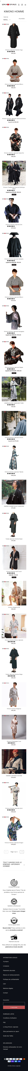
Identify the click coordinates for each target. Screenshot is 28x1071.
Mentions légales (8, 988)
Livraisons (6, 966)
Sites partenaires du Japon (11, 1031)
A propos (6, 961)
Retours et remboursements (11, 975)
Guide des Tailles (8, 1036)
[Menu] (25, 4)
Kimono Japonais (16, 1065)
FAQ (4, 1022)
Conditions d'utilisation (10, 1018)
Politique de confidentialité (11, 979)
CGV (4, 984)
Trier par (5, 17)
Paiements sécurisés (9, 970)
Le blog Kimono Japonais (10, 1027)
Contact (5, 993)
